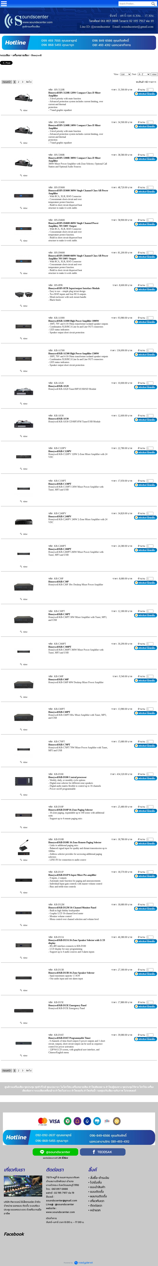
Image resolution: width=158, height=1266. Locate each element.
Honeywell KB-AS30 (58, 418)
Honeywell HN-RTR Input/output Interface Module (74, 288)
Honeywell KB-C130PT (59, 484)
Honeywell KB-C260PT (59, 549)
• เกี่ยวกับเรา (96, 1200)
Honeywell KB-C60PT (59, 712)
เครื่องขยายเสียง (21, 55)
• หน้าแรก (94, 1210)
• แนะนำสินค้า (96, 1187)
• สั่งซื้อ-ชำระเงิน (98, 1177)
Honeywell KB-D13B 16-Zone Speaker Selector (71, 972)
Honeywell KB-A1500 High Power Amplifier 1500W (73, 353)
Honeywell (36, 55)
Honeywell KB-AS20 (58, 386)
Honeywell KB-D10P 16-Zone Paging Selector (70, 810)
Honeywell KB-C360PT (59, 647)
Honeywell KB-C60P (58, 679)
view (25, 110)
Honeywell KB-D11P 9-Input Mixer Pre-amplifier (72, 875)
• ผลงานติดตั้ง (97, 1196)
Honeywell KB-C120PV (59, 451)
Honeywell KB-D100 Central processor (67, 777)
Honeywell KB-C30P (58, 581)
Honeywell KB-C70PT (59, 744)
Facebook (14, 1234)
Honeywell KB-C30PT (59, 614)
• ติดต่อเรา (95, 1205)
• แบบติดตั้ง (96, 1191)
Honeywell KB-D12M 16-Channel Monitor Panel (72, 907)
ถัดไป (29, 82)
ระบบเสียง (5, 55)
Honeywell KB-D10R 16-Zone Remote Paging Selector (74, 842)
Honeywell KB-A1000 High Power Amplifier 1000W (73, 321)
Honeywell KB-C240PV (59, 516)
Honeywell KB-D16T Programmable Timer (69, 1038)
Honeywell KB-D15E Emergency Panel (67, 1005)
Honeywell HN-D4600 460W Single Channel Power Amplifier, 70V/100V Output (73, 224)
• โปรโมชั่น (95, 1182)
